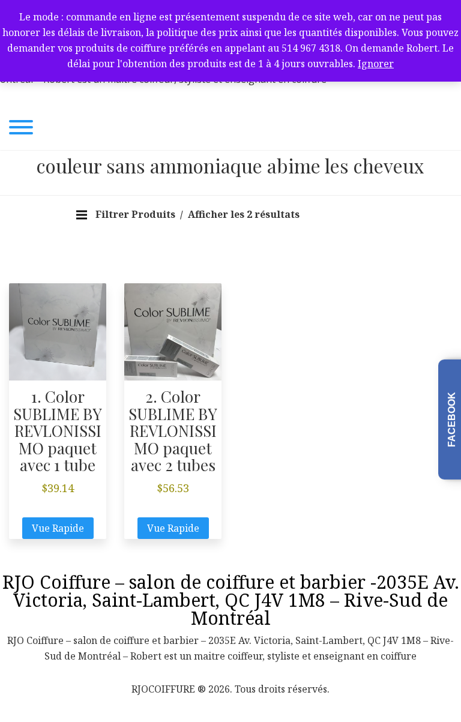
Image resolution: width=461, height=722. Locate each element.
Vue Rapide (58, 528)
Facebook (452, 419)
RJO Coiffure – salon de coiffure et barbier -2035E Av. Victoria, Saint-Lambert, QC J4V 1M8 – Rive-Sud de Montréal (230, 600)
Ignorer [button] (376, 63)
